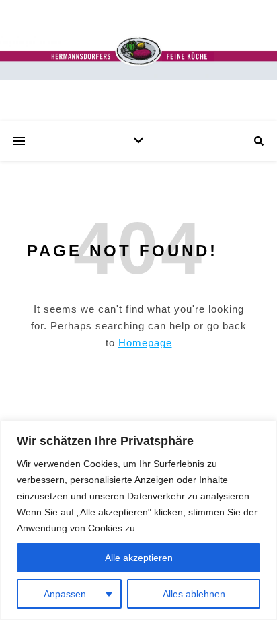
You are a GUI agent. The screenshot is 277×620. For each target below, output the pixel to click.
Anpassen (65, 593)
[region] (138, 520)
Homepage (145, 342)
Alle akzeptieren (139, 557)
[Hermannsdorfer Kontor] (138, 57)
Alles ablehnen (194, 593)
